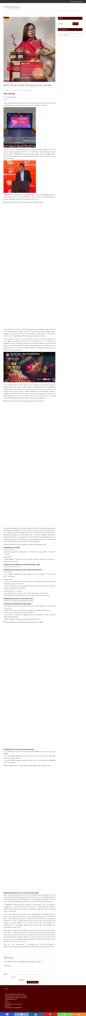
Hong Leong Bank (28, 90)
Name (6, 974)
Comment (7, 966)
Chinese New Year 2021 (18, 90)
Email (13, 977)
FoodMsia (7, 90)
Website (21, 980)
